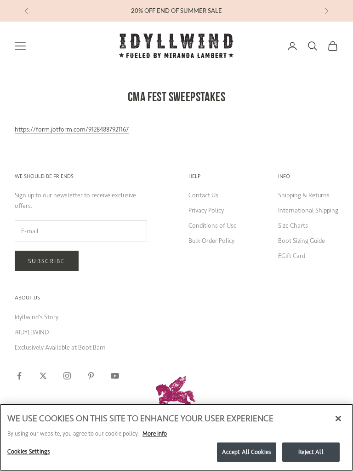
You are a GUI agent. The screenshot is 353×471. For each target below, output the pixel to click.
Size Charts (293, 226)
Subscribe (46, 261)
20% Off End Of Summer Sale (176, 10)
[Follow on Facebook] (19, 375)
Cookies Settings (28, 451)
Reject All (310, 451)
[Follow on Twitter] (43, 375)
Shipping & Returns (304, 195)
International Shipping (308, 210)
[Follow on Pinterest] (91, 375)
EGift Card (291, 256)
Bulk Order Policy (211, 241)
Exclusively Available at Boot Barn (60, 347)
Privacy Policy (206, 210)
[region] (176, 437)
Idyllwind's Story (36, 317)
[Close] (338, 418)
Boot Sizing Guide (301, 241)
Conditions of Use (212, 226)
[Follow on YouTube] (115, 375)
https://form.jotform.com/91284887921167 (72, 129)
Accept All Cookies (246, 451)
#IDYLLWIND (32, 332)
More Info (154, 433)
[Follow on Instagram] (67, 375)
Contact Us (203, 195)
